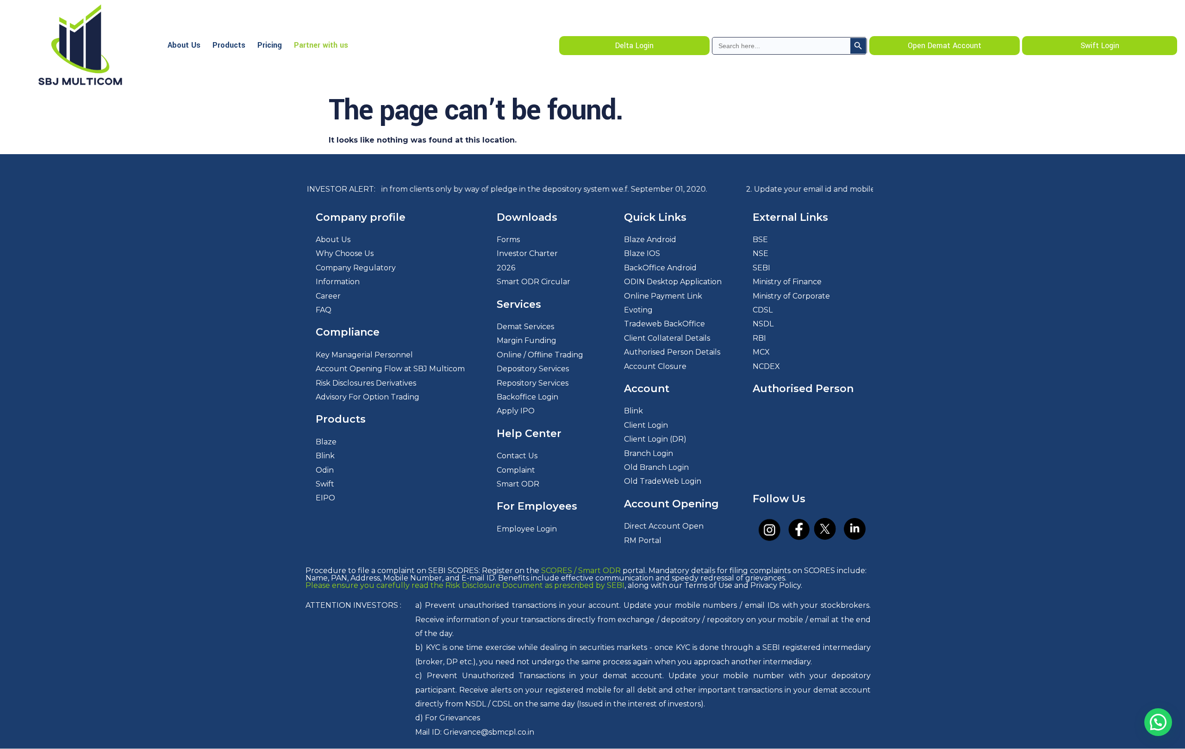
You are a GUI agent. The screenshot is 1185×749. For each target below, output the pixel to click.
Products (228, 45)
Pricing (269, 45)
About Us (184, 45)
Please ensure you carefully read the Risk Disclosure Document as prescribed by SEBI (465, 585)
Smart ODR (599, 570)
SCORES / (559, 570)
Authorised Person (803, 388)
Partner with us (321, 45)
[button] (1158, 722)
